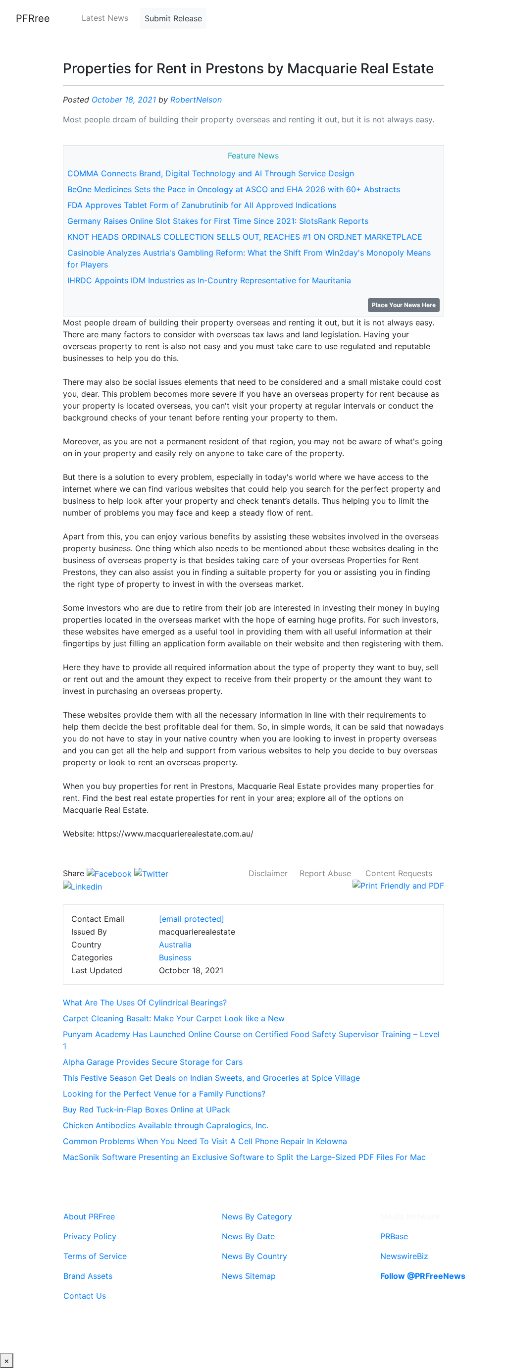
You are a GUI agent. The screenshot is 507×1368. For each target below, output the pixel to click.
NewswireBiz (404, 1256)
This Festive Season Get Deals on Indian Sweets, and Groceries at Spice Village (211, 1078)
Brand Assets (87, 1276)
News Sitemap (249, 1276)
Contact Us (84, 1296)
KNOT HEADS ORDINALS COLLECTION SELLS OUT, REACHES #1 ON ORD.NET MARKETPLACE (244, 237)
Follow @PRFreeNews (422, 1276)
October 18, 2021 (124, 100)
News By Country (254, 1256)
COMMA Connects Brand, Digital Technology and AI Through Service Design (210, 173)
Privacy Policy (89, 1236)
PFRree (33, 18)
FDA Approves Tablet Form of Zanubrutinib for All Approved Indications (201, 205)
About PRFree (89, 1216)
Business (175, 957)
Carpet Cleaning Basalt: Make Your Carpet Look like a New (174, 1018)
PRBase (394, 1236)
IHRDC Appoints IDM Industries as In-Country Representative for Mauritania (209, 280)
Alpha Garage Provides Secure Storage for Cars (153, 1062)
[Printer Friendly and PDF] (398, 885)
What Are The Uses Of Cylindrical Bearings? (145, 1002)
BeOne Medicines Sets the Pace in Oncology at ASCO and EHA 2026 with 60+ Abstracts (233, 189)
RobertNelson (196, 100)
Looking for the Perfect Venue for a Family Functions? (164, 1094)
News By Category (257, 1216)
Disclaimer (268, 873)
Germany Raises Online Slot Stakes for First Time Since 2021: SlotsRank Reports (217, 221)
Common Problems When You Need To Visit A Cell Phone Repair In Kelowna (205, 1141)
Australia (175, 944)
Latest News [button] (105, 18)
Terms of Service (95, 1256)
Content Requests (398, 873)
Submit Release (173, 18)
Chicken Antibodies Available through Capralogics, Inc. (165, 1125)
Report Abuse (325, 873)
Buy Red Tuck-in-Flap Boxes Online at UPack (146, 1109)
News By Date (248, 1236)
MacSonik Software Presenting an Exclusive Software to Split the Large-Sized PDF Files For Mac (244, 1157)
